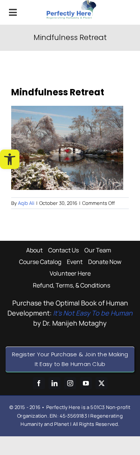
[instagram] (70, 383)
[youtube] (86, 383)
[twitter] (102, 383)
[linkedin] (54, 383)
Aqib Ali (26, 203)
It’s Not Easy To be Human (93, 312)
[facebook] (39, 383)
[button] (9, 159)
